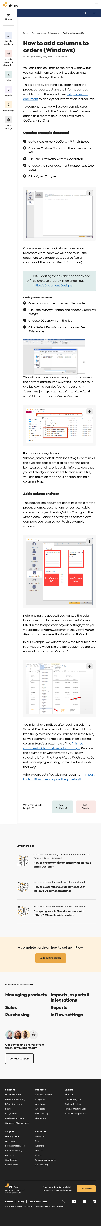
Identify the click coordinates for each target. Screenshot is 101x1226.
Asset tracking (41, 1114)
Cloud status (11, 1160)
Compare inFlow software (17, 1123)
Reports (58, 1008)
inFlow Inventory (13, 1095)
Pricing (8, 1109)
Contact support (19, 1058)
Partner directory (73, 1104)
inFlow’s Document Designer (53, 285)
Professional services (15, 1146)
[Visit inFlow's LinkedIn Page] (94, 1202)
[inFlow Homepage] (10, 6)
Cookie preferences (38, 1202)
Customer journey (13, 1150)
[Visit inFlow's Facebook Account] (85, 1202)
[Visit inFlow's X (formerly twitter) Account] (64, 1202)
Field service (40, 1118)
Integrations (11, 1114)
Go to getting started (51, 958)
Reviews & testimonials (75, 1109)
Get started (86, 1189)
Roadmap (9, 1155)
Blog (37, 1141)
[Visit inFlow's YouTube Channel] (74, 1202)
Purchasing (17, 1015)
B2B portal (40, 1099)
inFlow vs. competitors (75, 1114)
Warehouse (40, 1104)
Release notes (11, 1165)
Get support (10, 1141)
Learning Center (12, 1136)
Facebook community (45, 1160)
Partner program (73, 1099)
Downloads (40, 1136)
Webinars (39, 1146)
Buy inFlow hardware (14, 1118)
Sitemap (9, 1202)
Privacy (20, 1202)
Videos (38, 1155)
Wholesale (40, 1109)
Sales (25, 33)
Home (8, 19)
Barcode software (43, 1095)
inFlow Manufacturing (15, 1099)
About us (69, 1095)
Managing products (26, 995)
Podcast (39, 1150)
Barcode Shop (41, 1165)
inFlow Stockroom (13, 1104)
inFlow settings (66, 1015)
